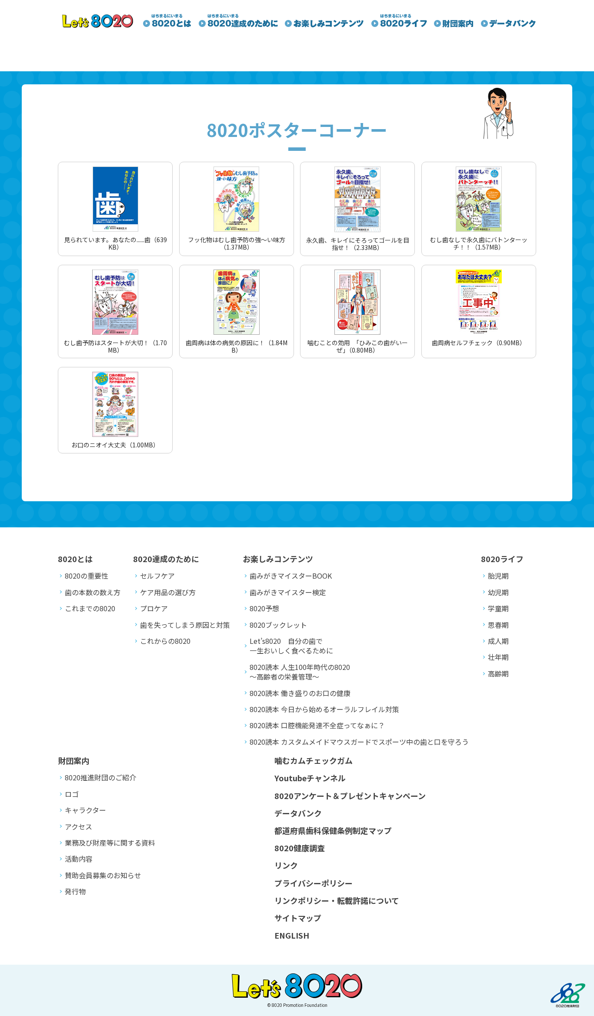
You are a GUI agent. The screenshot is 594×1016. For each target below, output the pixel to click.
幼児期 (498, 592)
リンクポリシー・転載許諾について (336, 900)
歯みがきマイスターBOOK (291, 575)
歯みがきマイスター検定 (288, 592)
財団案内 (73, 760)
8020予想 (264, 608)
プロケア (154, 608)
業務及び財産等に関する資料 (110, 842)
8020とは (75, 558)
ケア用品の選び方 (168, 592)
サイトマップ (297, 917)
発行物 (75, 891)
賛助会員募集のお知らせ (103, 875)
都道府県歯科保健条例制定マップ (333, 830)
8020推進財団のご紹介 (100, 777)
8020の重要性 (86, 575)
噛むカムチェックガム (313, 760)
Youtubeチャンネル (310, 777)
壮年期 (498, 657)
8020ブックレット (278, 625)
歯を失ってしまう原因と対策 (185, 625)
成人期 (498, 641)
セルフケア (157, 575)
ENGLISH (291, 935)
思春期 (498, 625)
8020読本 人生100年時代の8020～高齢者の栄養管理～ (300, 672)
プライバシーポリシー (313, 883)
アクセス (78, 826)
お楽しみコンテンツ (278, 558)
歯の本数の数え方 (92, 592)
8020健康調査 (299, 847)
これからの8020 (165, 641)
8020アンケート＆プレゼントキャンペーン (350, 795)
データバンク (298, 813)
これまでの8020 (90, 608)
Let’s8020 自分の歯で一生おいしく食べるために (291, 646)
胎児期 (498, 575)
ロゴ (72, 794)
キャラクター (85, 810)
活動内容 (79, 858)
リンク (286, 865)
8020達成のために (166, 558)
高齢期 (498, 673)
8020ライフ (502, 558)
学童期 (498, 608)
